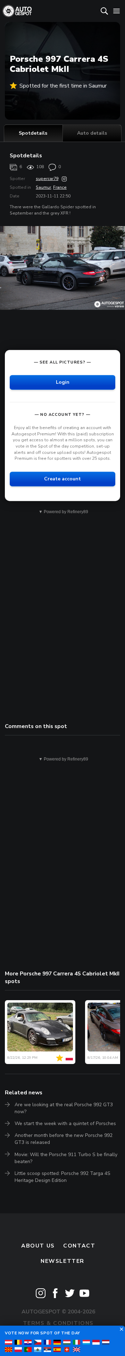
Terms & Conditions (58, 1323)
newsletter (62, 1261)
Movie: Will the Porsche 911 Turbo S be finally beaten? (66, 1158)
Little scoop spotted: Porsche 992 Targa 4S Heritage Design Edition (62, 1177)
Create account (62, 478)
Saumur (43, 187)
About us (38, 1246)
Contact (79, 1246)
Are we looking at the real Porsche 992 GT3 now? (64, 1108)
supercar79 (47, 178)
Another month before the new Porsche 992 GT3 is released (63, 1139)
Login (62, 382)
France (60, 187)
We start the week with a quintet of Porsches (65, 1123)
